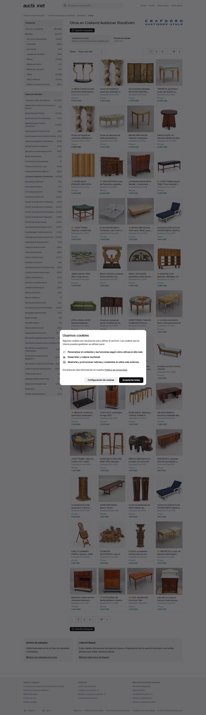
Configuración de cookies (101, 380)
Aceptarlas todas (131, 380)
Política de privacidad (116, 369)
